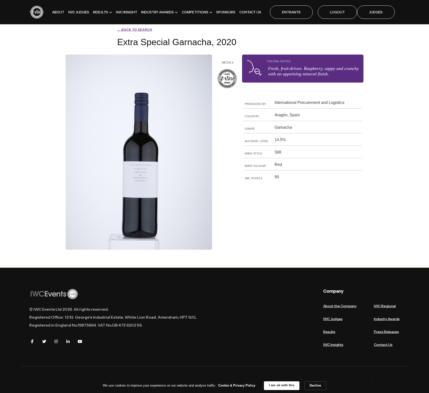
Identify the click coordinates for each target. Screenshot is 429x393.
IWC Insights (333, 344)
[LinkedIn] (68, 341)
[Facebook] (32, 341)
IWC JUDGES (78, 12)
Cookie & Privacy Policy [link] (236, 385)
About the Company (340, 306)
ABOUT (58, 12)
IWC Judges (333, 319)
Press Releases (386, 332)
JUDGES (376, 12)
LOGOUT (337, 12)
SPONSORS (225, 12)
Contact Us (383, 344)
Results (329, 332)
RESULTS (100, 12)
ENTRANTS (291, 12)
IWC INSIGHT (126, 12)
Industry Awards (387, 319)
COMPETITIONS (195, 12)
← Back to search (134, 29)
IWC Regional (385, 306)
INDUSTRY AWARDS (157, 12)
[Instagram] (56, 341)
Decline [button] (315, 385)
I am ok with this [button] (281, 385)
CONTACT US (250, 12)
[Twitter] (44, 341)
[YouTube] (80, 341)
